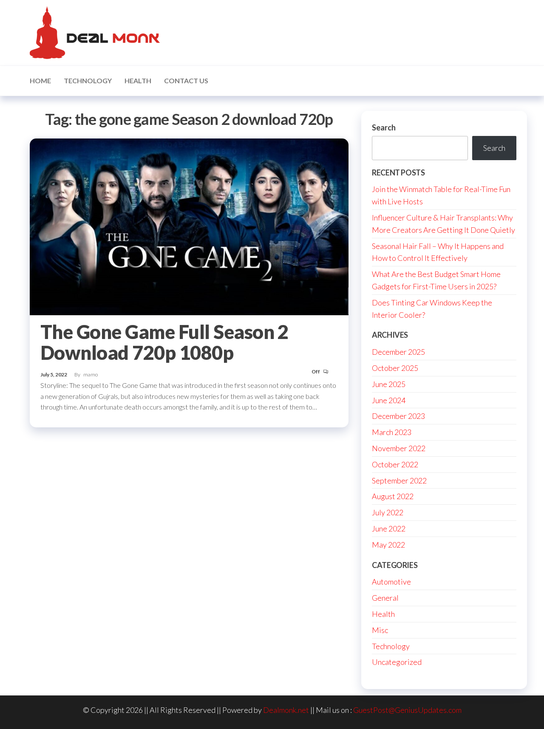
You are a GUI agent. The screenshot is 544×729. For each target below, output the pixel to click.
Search (384, 127)
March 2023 (391, 432)
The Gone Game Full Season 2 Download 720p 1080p (164, 342)
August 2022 (393, 496)
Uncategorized (397, 662)
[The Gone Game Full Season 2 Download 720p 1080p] (189, 225)
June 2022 (388, 528)
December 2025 (398, 351)
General (385, 597)
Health (138, 80)
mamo (90, 374)
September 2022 (399, 480)
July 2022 (387, 512)
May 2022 (388, 544)
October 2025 (395, 368)
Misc (380, 630)
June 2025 (388, 384)
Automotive (391, 581)
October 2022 (395, 464)
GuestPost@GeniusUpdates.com (407, 710)
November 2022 (398, 448)
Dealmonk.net (286, 710)
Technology (88, 80)
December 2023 (398, 416)
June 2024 (388, 400)
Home (40, 80)
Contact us (186, 80)
